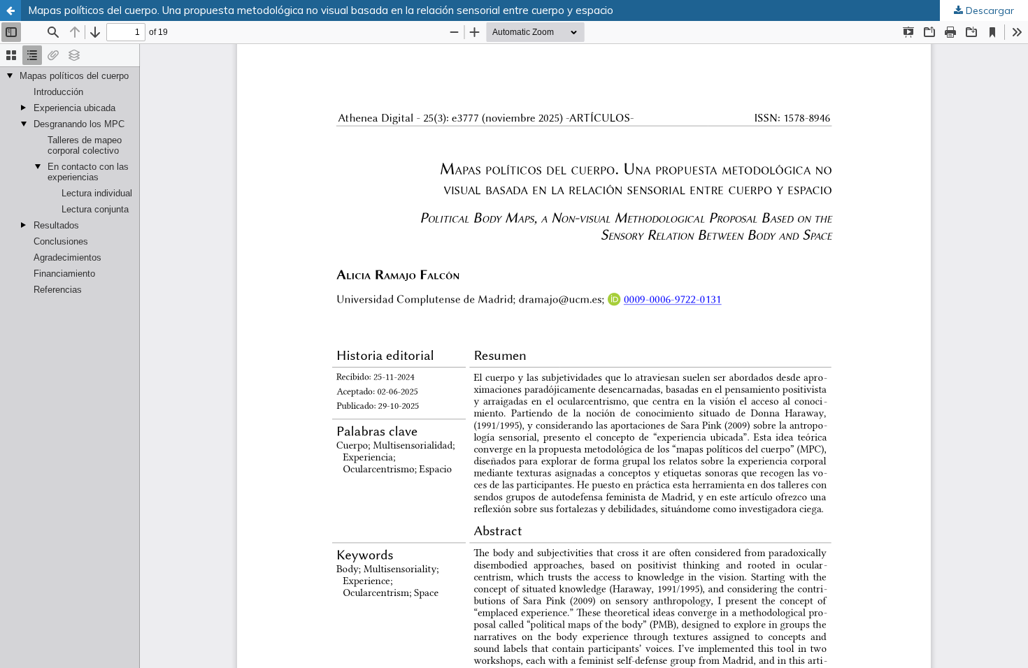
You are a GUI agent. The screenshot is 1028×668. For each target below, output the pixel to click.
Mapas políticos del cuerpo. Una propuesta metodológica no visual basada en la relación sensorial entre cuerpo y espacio (320, 10)
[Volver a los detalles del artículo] (10, 10)
